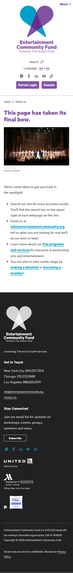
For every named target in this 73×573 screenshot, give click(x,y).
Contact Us (10, 397)
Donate (49, 85)
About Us (21, 101)
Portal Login (27, 85)
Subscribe (15, 438)
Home (7, 101)
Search (33, 62)
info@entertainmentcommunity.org (37, 226)
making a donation (25, 267)
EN (41, 68)
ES (47, 68)
